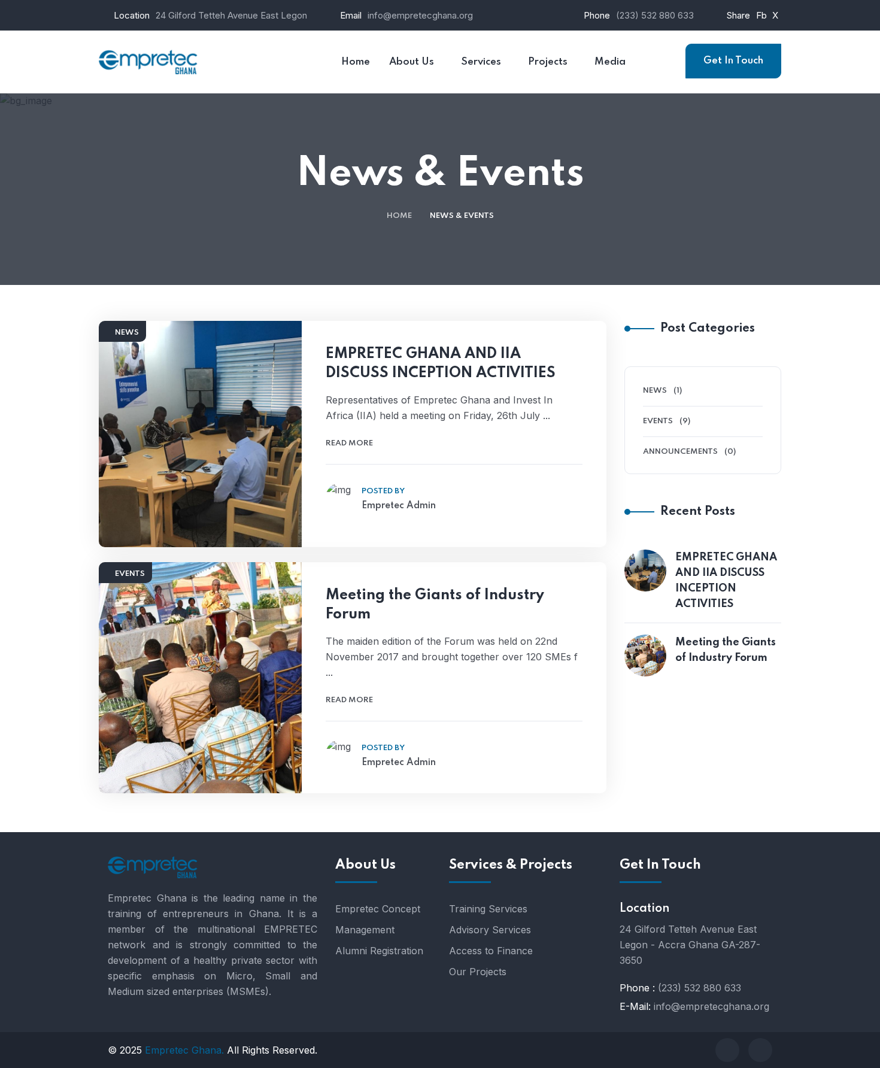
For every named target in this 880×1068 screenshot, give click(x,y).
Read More (349, 443)
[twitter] (760, 1050)
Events (130, 574)
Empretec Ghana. (184, 1050)
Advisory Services (490, 930)
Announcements (680, 452)
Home (399, 216)
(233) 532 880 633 (655, 15)
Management (365, 930)
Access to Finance (491, 951)
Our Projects (477, 972)
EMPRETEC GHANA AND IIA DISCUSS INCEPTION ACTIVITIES (441, 364)
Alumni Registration (379, 951)
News (127, 332)
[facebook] (727, 1050)
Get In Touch (733, 61)
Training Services (488, 909)
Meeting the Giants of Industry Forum (435, 605)
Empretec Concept (377, 909)
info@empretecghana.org (420, 15)
